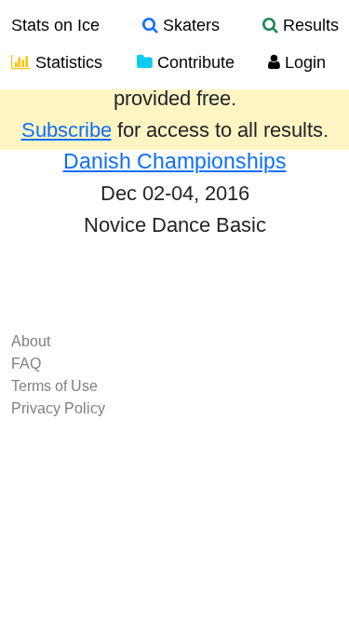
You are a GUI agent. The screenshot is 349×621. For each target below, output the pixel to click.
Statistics (66, 62)
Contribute (194, 62)
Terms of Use (54, 386)
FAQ (26, 363)
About (30, 341)
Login (303, 62)
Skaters (189, 25)
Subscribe (66, 130)
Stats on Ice (55, 25)
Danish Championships (175, 161)
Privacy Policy (58, 408)
